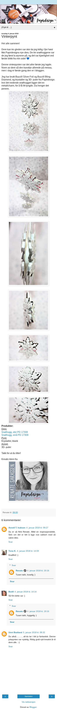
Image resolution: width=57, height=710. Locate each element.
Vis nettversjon (28, 702)
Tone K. (12, 551)
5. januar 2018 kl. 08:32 (34, 632)
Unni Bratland (15, 632)
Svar (10, 542)
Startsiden (29, 696)
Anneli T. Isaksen (16, 527)
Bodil (11, 591)
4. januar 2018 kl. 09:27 (37, 527)
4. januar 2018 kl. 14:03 (28, 551)
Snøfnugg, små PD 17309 (14, 435)
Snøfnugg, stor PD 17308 (14, 432)
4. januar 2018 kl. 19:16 (38, 570)
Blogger (33, 707)
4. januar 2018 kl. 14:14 (26, 591)
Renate (19, 570)
